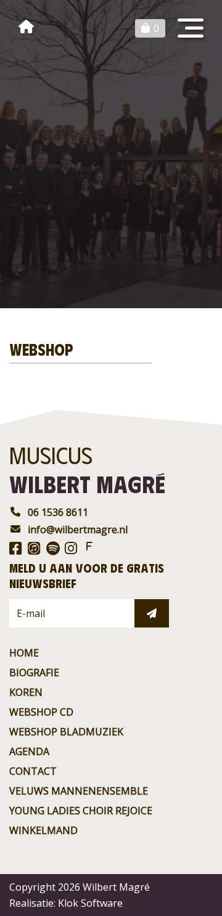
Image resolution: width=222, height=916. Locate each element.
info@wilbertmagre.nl (78, 529)
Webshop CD (41, 712)
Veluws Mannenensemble (78, 791)
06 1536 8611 (58, 512)
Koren (26, 692)
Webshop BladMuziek (66, 731)
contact (33, 771)
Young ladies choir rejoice (80, 810)
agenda (29, 751)
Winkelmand (43, 830)
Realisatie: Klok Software (66, 903)
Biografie (34, 672)
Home (24, 653)
